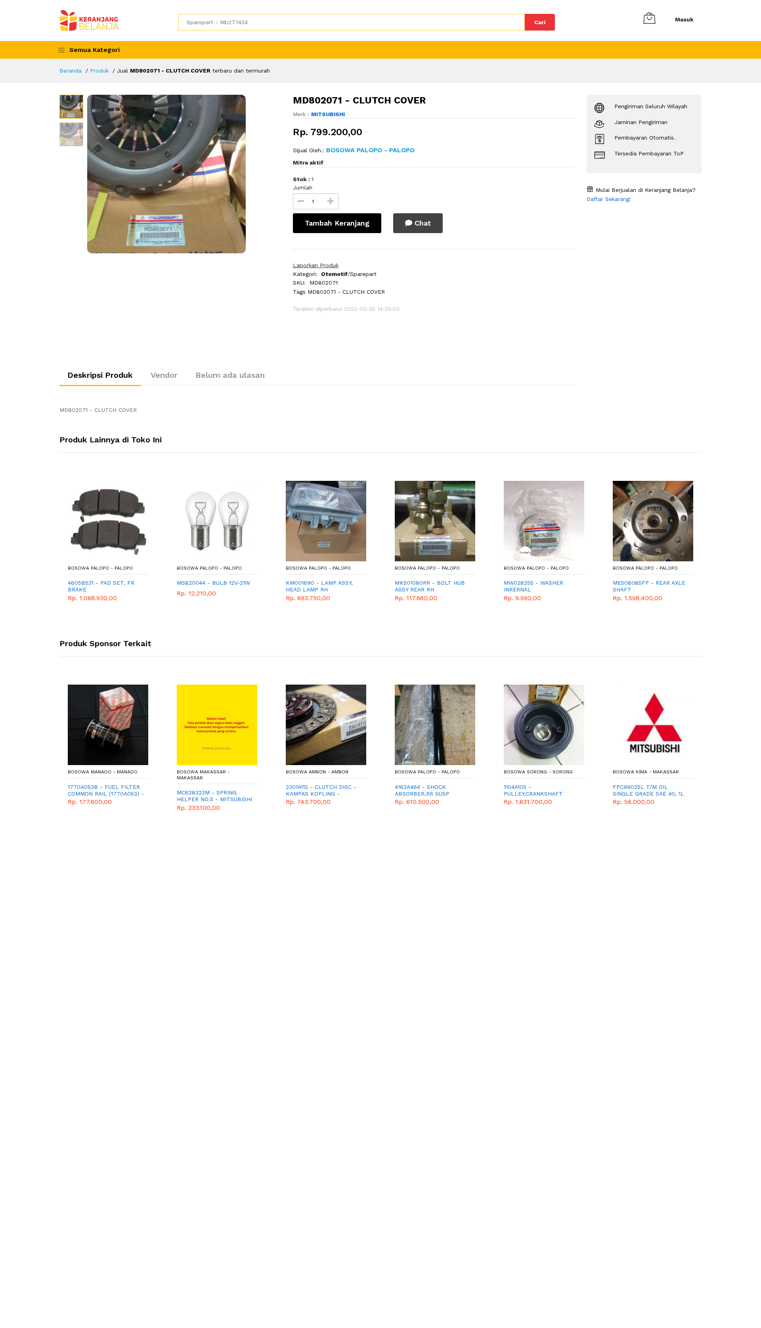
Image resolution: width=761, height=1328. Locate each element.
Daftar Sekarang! (609, 199)
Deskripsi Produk (100, 375)
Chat (421, 223)
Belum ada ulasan (230, 375)
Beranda (70, 70)
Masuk (684, 19)
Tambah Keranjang (337, 223)
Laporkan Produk (315, 265)
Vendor (164, 375)
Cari (539, 22)
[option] (184, 174)
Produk (99, 70)
